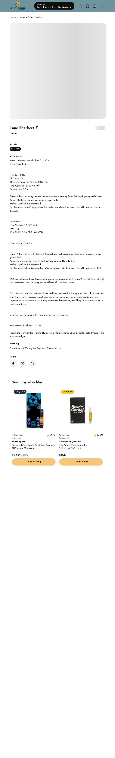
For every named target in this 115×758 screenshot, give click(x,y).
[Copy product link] (32, 363)
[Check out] (94, 6)
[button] (13, 133)
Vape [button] (22, 17)
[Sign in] (87, 6)
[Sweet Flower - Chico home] (21, 6)
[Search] (80, 6)
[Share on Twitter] (22, 363)
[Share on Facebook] (13, 363)
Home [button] (13, 17)
